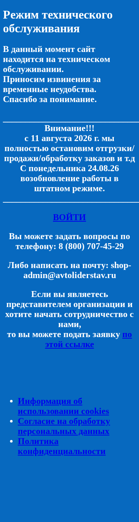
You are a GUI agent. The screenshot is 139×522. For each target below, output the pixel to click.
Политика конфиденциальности (62, 446)
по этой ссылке (88, 339)
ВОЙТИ (69, 217)
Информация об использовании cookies (63, 406)
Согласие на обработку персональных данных (64, 426)
